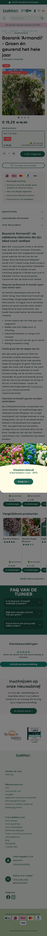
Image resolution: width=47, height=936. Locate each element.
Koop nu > (23, 481)
